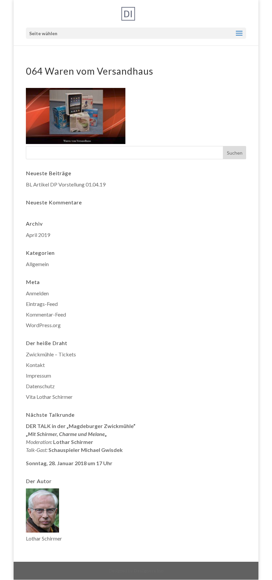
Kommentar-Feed (46, 314)
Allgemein (37, 264)
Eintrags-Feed (42, 304)
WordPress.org (43, 325)
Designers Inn (149, 570)
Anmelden (37, 293)
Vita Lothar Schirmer (49, 397)
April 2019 (38, 235)
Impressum (38, 375)
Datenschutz (40, 386)
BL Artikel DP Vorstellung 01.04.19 (65, 184)
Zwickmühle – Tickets (51, 354)
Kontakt (35, 365)
